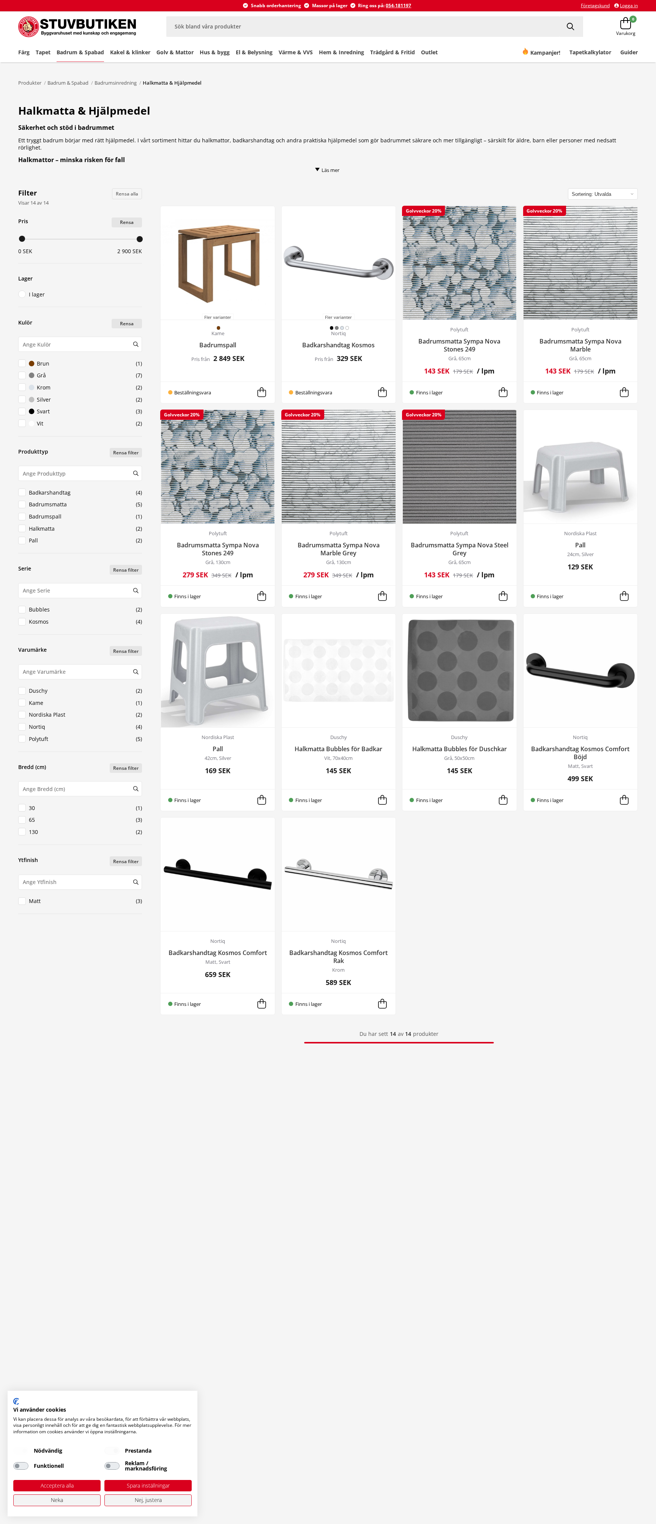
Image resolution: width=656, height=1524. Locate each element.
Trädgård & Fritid (392, 52)
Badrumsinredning (116, 82)
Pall (85, 540)
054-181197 (398, 5)
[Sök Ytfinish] (135, 882)
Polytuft (85, 738)
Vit (89, 423)
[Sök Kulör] (135, 344)
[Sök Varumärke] (135, 672)
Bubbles (85, 609)
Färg (24, 52)
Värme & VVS (296, 52)
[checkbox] (20, 1451)
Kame (85, 702)
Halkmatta (85, 528)
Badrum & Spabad (80, 52)
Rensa (127, 222)
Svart (89, 411)
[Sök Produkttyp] (135, 473)
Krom (89, 387)
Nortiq (85, 726)
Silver (89, 399)
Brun (89, 363)
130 (85, 831)
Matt (85, 901)
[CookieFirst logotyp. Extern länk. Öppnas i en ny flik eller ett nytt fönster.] (16, 1401)
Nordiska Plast (85, 714)
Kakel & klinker (130, 52)
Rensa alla (127, 194)
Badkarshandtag (85, 492)
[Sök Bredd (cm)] (135, 789)
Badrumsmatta (85, 504)
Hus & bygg (215, 52)
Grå (89, 375)
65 (85, 819)
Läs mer (330, 170)
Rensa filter (126, 452)
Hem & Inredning (341, 52)
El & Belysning (254, 52)
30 (85, 808)
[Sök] (571, 26)
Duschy (85, 690)
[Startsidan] (77, 26)
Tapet (43, 52)
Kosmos (85, 621)
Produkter (29, 82)
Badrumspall (85, 516)
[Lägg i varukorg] (261, 392)
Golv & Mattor (175, 52)
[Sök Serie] (135, 591)
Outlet (429, 52)
